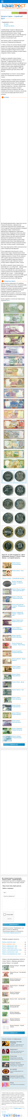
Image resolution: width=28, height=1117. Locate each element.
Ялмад (12, 1082)
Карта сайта (4, 1111)
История (6, 24)
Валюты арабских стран (8, 944)
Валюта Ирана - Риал (18, 570)
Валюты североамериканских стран (12, 950)
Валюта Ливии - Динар (18, 682)
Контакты (4, 1114)
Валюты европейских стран (9, 948)
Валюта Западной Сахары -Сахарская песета (17, 583)
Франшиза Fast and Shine (17, 1076)
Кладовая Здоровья (15, 1062)
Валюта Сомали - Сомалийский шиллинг (13, 578)
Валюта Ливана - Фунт (18, 689)
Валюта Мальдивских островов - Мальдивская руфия (18, 606)
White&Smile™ (14, 1049)
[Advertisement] (14, 160)
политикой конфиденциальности (12, 932)
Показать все (14, 1032)
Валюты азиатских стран (9, 942)
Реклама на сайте (12, 1114)
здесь (8, 300)
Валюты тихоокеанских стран (10, 952)
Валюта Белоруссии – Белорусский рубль (16, 979)
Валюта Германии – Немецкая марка (15, 993)
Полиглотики (13, 1056)
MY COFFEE (13, 1069)
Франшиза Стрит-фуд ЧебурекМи (15, 1042)
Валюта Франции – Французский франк (15, 1013)
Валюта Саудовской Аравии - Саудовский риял (17, 614)
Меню (6, 2)
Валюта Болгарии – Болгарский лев (15, 1006)
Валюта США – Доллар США (17, 999)
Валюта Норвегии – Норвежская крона (15, 1019)
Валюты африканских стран (9, 946)
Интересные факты (9, 26)
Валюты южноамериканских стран (11, 954)
